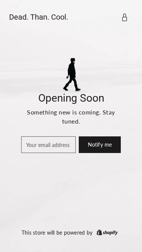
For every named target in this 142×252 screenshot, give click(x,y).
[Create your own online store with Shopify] (107, 232)
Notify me (100, 144)
